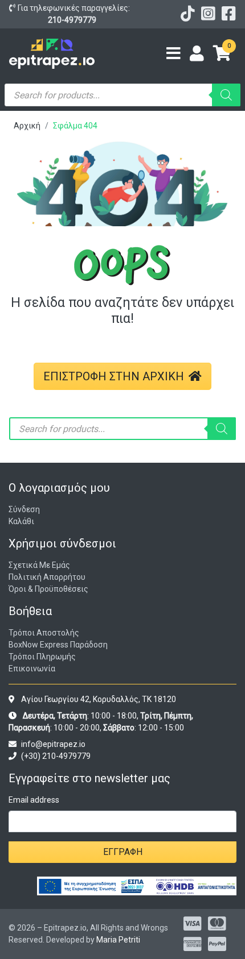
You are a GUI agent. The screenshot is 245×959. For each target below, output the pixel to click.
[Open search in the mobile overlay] (122, 95)
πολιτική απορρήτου (47, 577)
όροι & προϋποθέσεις (48, 588)
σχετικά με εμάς (39, 565)
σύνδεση (24, 509)
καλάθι (21, 521)
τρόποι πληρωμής (42, 656)
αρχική (27, 125)
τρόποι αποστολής (44, 632)
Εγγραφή (122, 851)
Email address (34, 799)
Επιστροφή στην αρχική (113, 376)
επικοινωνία (32, 668)
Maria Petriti (118, 939)
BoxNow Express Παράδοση (58, 644)
